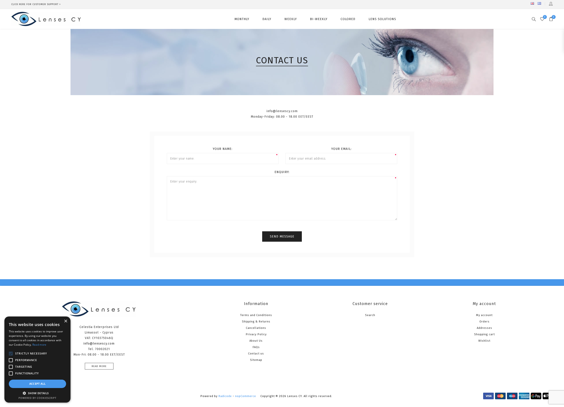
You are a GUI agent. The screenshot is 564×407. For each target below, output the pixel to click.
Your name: (222, 149)
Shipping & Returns (256, 321)
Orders (484, 321)
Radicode (225, 396)
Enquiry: (282, 172)
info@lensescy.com (99, 343)
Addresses (484, 328)
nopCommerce (245, 396)
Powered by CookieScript (37, 397)
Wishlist (484, 340)
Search (370, 315)
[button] (37, 393)
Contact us (256, 353)
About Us (256, 340)
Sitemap (256, 360)
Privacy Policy (256, 334)
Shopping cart (484, 334)
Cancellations (256, 328)
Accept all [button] (37, 384)
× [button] (65, 321)
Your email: (341, 149)
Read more (99, 366)
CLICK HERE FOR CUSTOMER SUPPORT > (36, 4)
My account (484, 315)
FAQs (256, 347)
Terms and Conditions (256, 315)
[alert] (37, 360)
